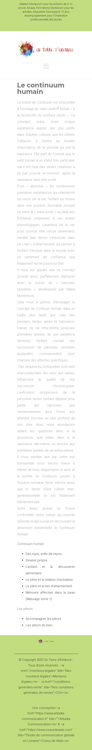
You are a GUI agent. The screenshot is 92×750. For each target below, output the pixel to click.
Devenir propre (36, 560)
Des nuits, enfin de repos (44, 554)
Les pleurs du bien (39, 625)
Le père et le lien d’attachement (49, 586)
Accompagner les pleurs (43, 619)
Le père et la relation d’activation (49, 580)
